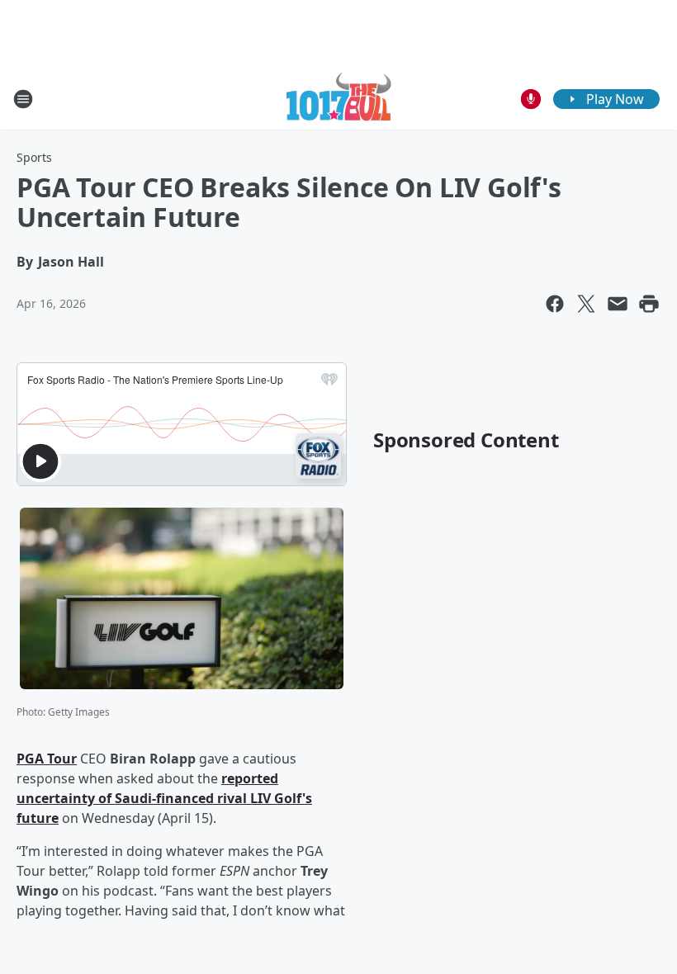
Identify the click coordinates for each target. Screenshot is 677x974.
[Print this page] (648, 303)
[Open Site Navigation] (23, 99)
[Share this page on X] (586, 303)
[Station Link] (339, 98)
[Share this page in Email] (617, 303)
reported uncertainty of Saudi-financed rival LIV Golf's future (164, 798)
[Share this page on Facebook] (554, 303)
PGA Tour (47, 758)
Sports (34, 157)
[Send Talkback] (531, 99)
